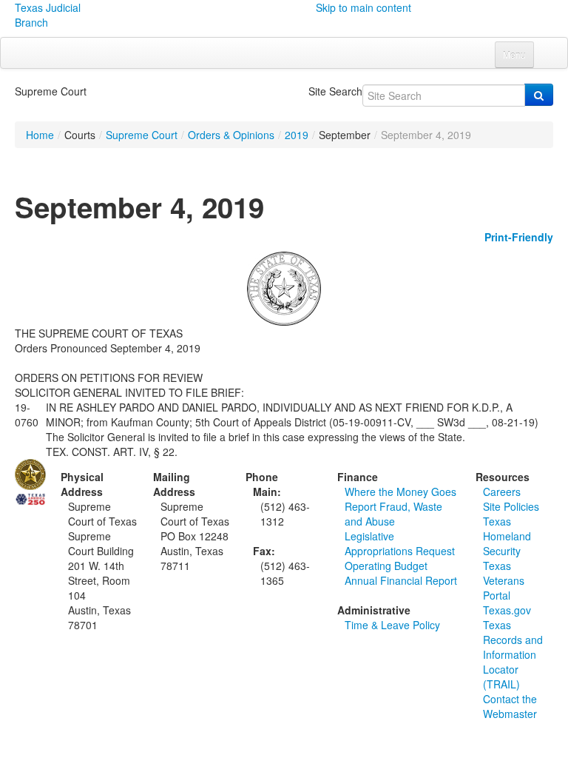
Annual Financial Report (401, 580)
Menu (514, 54)
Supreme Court (142, 134)
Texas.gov (507, 610)
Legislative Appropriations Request (400, 543)
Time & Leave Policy (392, 624)
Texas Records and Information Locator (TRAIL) (513, 654)
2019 (296, 134)
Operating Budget (386, 565)
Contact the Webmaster (510, 706)
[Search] (538, 95)
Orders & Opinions (231, 134)
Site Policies (511, 506)
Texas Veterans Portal (503, 580)
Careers (502, 491)
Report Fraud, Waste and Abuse (393, 514)
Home (40, 134)
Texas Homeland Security (507, 536)
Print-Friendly (518, 236)
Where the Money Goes (400, 491)
